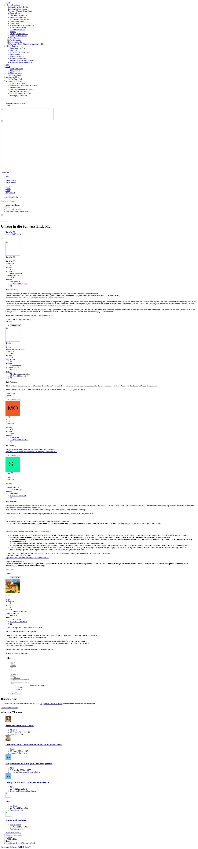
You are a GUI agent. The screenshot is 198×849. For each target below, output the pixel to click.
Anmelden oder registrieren (15, 103)
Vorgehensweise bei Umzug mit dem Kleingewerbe (29, 763)
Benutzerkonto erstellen (9, 708)
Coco (12, 749)
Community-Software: (16, 847)
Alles (7, 176)
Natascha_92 (10, 232)
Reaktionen (10, 263)
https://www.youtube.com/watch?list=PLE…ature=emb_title (27, 558)
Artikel (8, 189)
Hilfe (8, 801)
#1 (11, 286)
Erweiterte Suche (12, 197)
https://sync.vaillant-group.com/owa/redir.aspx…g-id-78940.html (29, 531)
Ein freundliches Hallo (16, 820)
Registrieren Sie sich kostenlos (51, 704)
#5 (11, 624)
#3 (11, 442)
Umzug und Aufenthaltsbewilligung (23, 791)
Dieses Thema (11, 180)
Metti (12, 768)
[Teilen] (2, 238)
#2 (11, 378)
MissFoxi (13, 730)
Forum (8, 187)
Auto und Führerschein (18, 753)
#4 (11, 498)
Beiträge (9, 267)
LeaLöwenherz (15, 825)
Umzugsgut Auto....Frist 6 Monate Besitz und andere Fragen (34, 744)
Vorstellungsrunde (16, 734)
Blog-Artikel (10, 193)
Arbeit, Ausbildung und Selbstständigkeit (25, 772)
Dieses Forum (11, 182)
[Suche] (23, 201)
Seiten (8, 191)
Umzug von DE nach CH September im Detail (27, 782)
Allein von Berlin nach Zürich (20, 725)
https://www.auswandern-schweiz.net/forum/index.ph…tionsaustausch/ (31, 452)
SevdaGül (13, 806)
